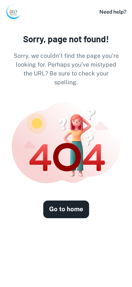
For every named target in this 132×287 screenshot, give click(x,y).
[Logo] (13, 11)
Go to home (66, 209)
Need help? (112, 12)
